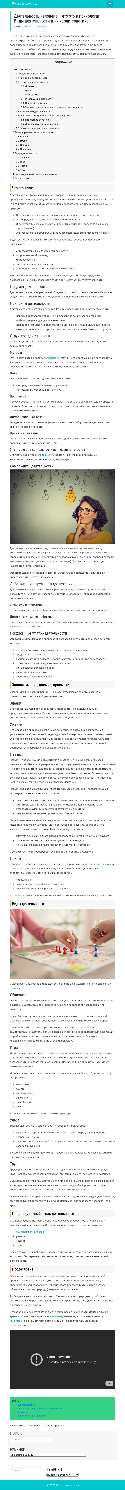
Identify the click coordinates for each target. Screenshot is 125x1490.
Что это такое (21, 69)
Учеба (21, 165)
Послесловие (21, 178)
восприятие (55, 1316)
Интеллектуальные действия (39, 124)
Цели (25, 90)
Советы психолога (26, 3)
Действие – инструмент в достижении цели (42, 115)
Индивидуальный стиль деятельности (34, 174)
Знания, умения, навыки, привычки (33, 132)
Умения (22, 140)
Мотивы (27, 86)
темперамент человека (30, 1231)
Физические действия (35, 119)
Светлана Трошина (33, 26)
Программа (29, 94)
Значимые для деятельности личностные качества (51, 107)
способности (45, 454)
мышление (16, 1320)
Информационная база (35, 98)
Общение (23, 157)
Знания (22, 136)
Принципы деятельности (32, 77)
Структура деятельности (32, 82)
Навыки (22, 145)
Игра (21, 161)
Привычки (24, 149)
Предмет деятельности (30, 73)
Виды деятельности (24, 153)
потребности (51, 357)
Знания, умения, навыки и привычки (40, 1408)
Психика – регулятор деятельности (37, 128)
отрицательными (20, 868)
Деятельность (26, 1404)
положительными (101, 864)
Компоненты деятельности (33, 111)
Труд (20, 170)
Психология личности (31, 1415)
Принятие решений (33, 103)
